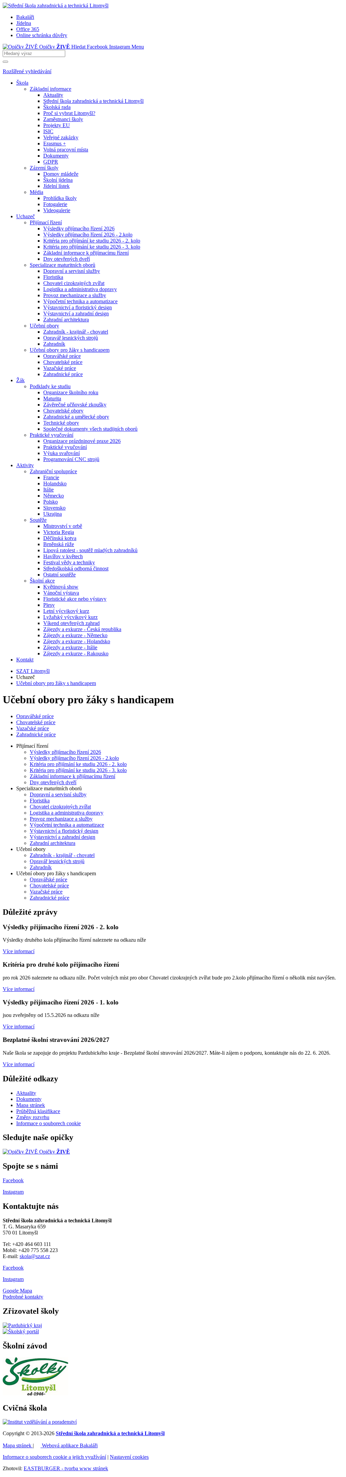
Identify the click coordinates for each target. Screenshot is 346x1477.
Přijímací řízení (46, 222)
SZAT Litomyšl (33, 671)
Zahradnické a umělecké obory (76, 417)
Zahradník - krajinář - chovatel (75, 332)
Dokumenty (56, 156)
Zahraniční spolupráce (53, 471)
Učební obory (44, 326)
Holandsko (55, 483)
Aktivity (25, 465)
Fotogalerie (55, 204)
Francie (51, 477)
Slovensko (54, 508)
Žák (20, 380)
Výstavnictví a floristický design (77, 307)
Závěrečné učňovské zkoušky (74, 404)
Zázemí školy (44, 168)
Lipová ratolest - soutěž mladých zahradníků (90, 550)
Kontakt (24, 659)
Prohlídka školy (60, 198)
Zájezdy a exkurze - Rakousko (75, 653)
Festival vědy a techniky (69, 562)
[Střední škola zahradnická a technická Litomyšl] (55, 5)
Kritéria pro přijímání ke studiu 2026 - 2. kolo (91, 241)
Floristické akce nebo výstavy (74, 599)
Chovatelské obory (63, 411)
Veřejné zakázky (60, 137)
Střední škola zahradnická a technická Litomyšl (93, 101)
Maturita (52, 398)
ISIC (48, 131)
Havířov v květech (63, 556)
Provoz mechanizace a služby (74, 295)
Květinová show (60, 587)
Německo (53, 496)
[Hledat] (5, 62)
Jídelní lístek (56, 186)
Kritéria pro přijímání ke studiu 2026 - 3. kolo (91, 247)
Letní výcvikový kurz (66, 611)
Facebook (13, 1268)
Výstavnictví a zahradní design (76, 313)
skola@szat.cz (35, 1256)
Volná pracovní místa (65, 149)
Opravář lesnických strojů (70, 338)
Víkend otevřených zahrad (71, 623)
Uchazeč (25, 216)
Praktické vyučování (51, 435)
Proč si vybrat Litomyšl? (69, 113)
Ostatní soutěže (59, 574)
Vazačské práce (59, 368)
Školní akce (42, 581)
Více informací (18, 951)
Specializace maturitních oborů (62, 265)
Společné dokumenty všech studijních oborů (90, 429)
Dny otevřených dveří (66, 259)
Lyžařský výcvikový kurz (70, 617)
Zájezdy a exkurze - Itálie (70, 647)
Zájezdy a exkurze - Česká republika (82, 629)
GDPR (50, 162)
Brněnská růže (58, 544)
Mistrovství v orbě (62, 526)
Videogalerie (56, 210)
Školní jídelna (58, 180)
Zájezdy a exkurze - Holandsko (76, 641)
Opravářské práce (62, 356)
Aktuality (53, 95)
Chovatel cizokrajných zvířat (73, 283)
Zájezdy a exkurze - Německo (75, 635)
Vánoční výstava (61, 593)
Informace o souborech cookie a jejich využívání (54, 1457)
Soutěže (38, 520)
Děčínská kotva (59, 538)
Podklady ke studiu (50, 386)
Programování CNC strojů (71, 459)
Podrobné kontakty (23, 1297)
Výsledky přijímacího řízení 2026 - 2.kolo (87, 234)
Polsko (50, 502)
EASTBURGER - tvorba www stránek (66, 1468)
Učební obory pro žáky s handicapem (69, 350)
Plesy (49, 605)
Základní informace (50, 89)
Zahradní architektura (66, 319)
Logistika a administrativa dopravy (80, 289)
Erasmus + (54, 143)
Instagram (13, 1279)
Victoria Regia (58, 532)
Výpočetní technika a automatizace (80, 301)
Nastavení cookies (129, 1457)
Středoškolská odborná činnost (75, 568)
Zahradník (54, 344)
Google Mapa (17, 1291)
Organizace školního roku (70, 392)
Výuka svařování (61, 453)
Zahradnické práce (63, 374)
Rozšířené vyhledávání (27, 71)
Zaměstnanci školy (63, 119)
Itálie (48, 489)
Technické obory (61, 423)
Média (36, 192)
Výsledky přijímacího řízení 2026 (79, 228)
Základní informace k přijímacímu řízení (86, 253)
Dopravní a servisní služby (71, 271)
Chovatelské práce (62, 362)
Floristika (53, 277)
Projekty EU (56, 125)
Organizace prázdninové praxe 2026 (82, 441)
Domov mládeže (60, 174)
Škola (22, 83)
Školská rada (57, 107)
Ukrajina (52, 514)
